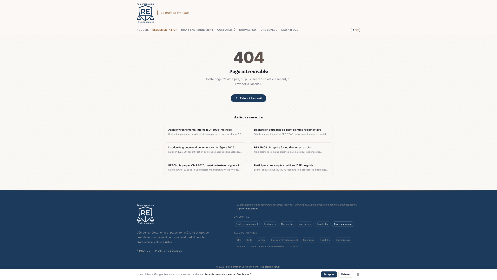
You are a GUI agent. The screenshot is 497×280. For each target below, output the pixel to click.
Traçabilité (325, 240)
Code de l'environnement (284, 240)
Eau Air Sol (289, 29)
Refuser (345, 274)
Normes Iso (247, 29)
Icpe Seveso (268, 29)
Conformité (226, 29)
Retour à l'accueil (251, 98)
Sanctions (308, 240)
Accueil (143, 29)
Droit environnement (197, 29)
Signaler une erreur (247, 208)
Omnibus (240, 246)
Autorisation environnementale (267, 246)
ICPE (238, 240)
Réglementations (343, 224)
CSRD (249, 240)
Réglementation (164, 29)
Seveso (262, 240)
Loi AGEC (294, 246)
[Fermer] (358, 274)
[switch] (355, 30)
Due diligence (343, 240)
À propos (143, 250)
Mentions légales (168, 250)
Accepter (328, 274)
